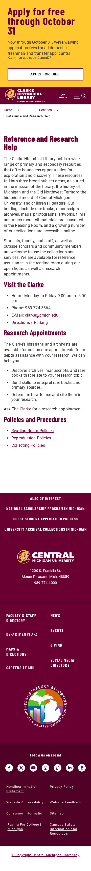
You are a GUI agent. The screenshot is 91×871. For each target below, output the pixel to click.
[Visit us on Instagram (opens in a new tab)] (45, 767)
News (55, 615)
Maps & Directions (16, 651)
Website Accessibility (24, 802)
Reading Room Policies (32, 430)
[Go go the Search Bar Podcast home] (81, 767)
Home (8, 110)
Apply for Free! (45, 74)
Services (45, 110)
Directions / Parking (29, 322)
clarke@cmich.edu (41, 315)
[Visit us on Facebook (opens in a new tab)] (9, 767)
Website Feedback (65, 802)
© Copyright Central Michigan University (46, 855)
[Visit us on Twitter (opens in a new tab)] (21, 767)
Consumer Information (25, 813)
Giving (56, 645)
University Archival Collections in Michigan (46, 529)
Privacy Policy (62, 787)
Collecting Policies (28, 445)
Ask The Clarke (17, 409)
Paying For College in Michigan (25, 827)
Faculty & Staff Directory (21, 618)
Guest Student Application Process (45, 518)
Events (57, 630)
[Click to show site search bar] (81, 96)
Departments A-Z (21, 634)
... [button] (26, 110)
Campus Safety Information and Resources (63, 829)
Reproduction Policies (31, 438)
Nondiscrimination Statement (21, 789)
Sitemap (57, 813)
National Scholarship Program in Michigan (45, 508)
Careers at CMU (20, 667)
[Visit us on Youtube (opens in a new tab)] (33, 767)
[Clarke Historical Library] (20, 95)
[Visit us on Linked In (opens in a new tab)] (69, 767)
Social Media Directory (62, 662)
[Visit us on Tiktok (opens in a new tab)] (57, 767)
